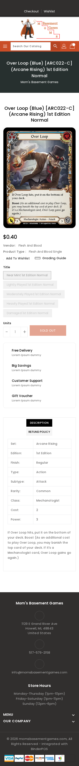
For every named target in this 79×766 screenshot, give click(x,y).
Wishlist (49, 11)
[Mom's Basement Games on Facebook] (19, 5)
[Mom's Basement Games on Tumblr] (51, 5)
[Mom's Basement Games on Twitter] (27, 5)
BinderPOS (39, 749)
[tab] (39, 423)
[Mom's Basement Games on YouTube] (59, 5)
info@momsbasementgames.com (39, 672)
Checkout (31, 11)
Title (6, 267)
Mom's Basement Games (39, 82)
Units (7, 323)
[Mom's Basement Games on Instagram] (43, 5)
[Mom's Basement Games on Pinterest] (35, 5)
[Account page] (64, 46)
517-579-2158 (39, 652)
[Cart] (72, 46)
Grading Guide (54, 258)
